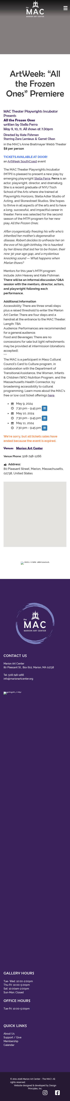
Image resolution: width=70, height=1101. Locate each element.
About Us (9, 1033)
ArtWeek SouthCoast (22, 161)
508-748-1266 (16, 674)
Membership (11, 1041)
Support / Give (12, 1037)
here (51, 395)
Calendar (9, 1044)
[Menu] (65, 8)
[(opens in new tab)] (35, 826)
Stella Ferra (42, 178)
